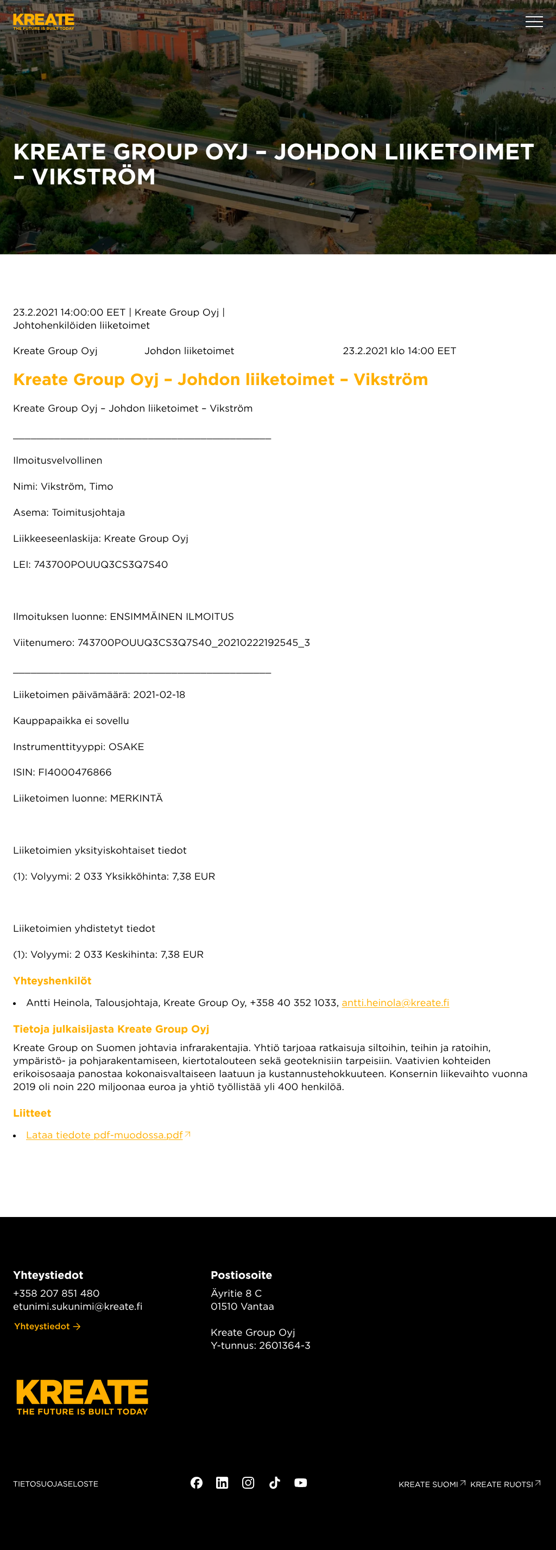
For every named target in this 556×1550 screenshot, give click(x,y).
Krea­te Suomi (428, 1485)
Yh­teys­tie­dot (42, 1326)
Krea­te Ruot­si (501, 1485)
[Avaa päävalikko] (534, 21)
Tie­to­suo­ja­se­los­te (55, 1484)
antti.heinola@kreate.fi (395, 1003)
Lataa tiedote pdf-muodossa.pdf (104, 1135)
